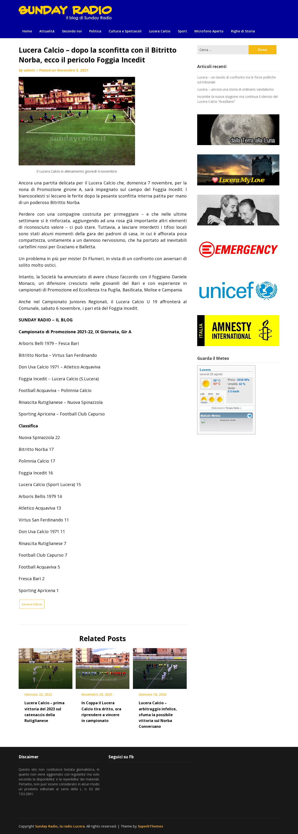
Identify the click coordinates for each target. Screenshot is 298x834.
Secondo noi (72, 31)
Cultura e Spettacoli (125, 31)
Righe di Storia (243, 31)
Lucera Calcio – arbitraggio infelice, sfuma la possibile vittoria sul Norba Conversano (158, 714)
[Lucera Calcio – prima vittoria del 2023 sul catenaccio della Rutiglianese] (45, 667)
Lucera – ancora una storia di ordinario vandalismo (235, 89)
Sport (182, 31)
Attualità (46, 31)
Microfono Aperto (209, 31)
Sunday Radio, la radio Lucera (60, 826)
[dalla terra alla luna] (238, 129)
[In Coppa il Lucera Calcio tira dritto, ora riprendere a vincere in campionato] (102, 667)
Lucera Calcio (159, 31)
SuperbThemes (150, 826)
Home (27, 31)
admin (29, 70)
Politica (95, 31)
